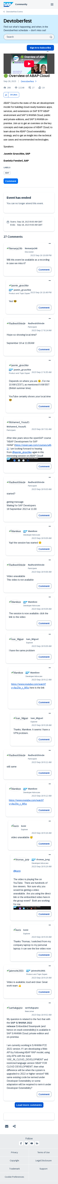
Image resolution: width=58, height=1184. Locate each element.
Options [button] (47, 51)
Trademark (14, 1169)
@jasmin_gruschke (22, 452)
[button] (6, 94)
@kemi (17, 871)
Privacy (14, 1152)
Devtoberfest (27, 81)
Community (21, 4)
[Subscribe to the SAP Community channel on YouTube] (31, 1143)
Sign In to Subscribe (40, 48)
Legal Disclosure (44, 1160)
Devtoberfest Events (14, 12)
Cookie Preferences (14, 1177)
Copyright (14, 1160)
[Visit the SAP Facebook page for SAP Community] (21, 1143)
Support (44, 1169)
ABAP (7, 173)
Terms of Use (43, 1152)
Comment (10, 181)
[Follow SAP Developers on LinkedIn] (37, 1143)
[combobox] (29, 37)
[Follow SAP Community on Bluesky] (26, 1143)
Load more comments (29, 1105)
